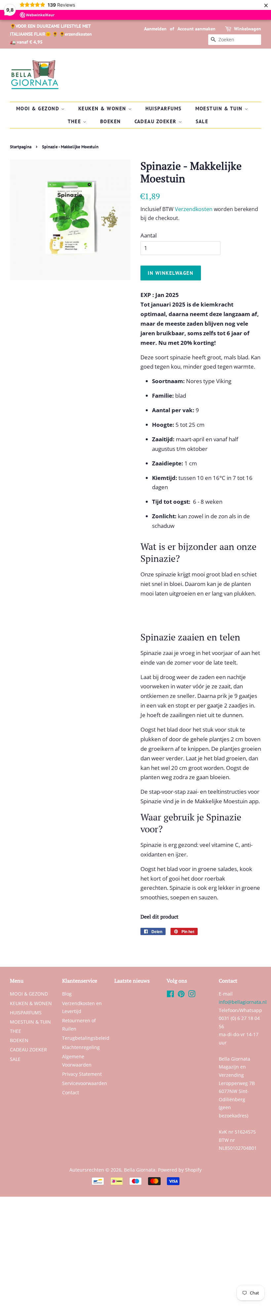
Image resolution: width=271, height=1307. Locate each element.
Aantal (148, 235)
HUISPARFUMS (163, 108)
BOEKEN (110, 121)
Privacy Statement (82, 1074)
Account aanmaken (196, 29)
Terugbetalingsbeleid (85, 1038)
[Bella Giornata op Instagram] (191, 995)
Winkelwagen (247, 29)
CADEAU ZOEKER (156, 121)
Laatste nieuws (132, 980)
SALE (202, 121)
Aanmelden (155, 29)
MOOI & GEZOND (38, 108)
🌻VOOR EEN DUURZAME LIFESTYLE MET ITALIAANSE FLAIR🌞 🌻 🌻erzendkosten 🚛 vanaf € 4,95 (51, 34)
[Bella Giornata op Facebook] (170, 995)
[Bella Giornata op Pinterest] (181, 995)
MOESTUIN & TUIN (220, 108)
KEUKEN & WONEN (103, 108)
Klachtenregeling (81, 1047)
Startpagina (20, 147)
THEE (75, 121)
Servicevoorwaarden (84, 1083)
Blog (67, 994)
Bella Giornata (139, 1170)
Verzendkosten (194, 209)
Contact (70, 1092)
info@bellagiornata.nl (243, 1002)
